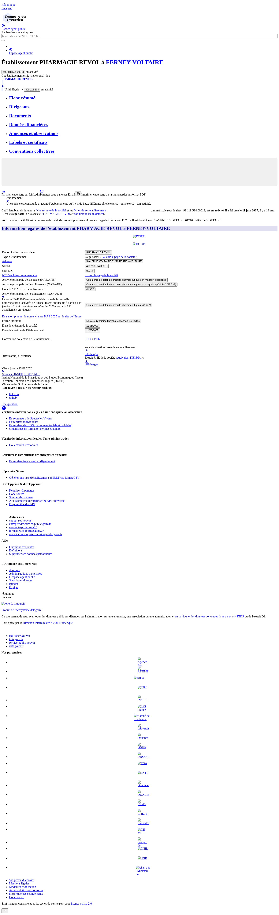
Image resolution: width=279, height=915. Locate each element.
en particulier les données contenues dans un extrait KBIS (209, 616)
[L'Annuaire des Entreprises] (15, 22)
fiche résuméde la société (50, 210)
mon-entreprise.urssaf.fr (23, 527)
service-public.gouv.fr (22, 642)
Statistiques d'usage (20, 580)
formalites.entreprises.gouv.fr (26, 530)
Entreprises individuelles (23, 421)
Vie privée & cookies (21, 880)
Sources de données (21, 497)
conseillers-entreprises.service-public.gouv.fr (35, 534)
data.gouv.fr (16, 646)
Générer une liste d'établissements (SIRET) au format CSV (44, 477)
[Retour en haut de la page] (5, 910)
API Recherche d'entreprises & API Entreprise (37, 500)
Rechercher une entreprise (17, 32)
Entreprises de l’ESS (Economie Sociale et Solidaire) (40, 425)
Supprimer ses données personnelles (30, 553)
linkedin (14, 394)
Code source (16, 494)
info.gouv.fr (16, 639)
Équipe (13, 587)
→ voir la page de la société (118, 256)
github (13, 397)
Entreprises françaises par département (32, 461)
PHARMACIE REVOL (17, 79)
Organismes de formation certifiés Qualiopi (35, 428)
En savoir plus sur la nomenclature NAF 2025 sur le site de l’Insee (41, 316)
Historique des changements (26, 893)
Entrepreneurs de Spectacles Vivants (31, 418)
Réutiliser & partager (21, 490)
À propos (14, 570)
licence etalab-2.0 (81, 903)
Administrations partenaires (25, 573)
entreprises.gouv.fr (20, 520)
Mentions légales (19, 883)
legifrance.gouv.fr (19, 635)
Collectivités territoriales (23, 445)
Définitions (15, 550)
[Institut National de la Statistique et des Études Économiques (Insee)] (139, 238)
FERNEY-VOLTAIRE (134, 62)
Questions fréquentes (21, 547)
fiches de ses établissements (90, 210)
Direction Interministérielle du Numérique (48, 622)
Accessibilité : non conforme (26, 890)
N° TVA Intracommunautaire (19, 275)
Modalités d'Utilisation (22, 886)
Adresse (7, 261)
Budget (13, 583)
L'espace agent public (22, 577)
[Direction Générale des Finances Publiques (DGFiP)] (139, 246)
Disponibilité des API (22, 504)
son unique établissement (89, 213)
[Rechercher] (3, 40)
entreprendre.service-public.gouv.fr (30, 523)
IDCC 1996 (92, 339)
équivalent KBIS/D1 (129, 357)
